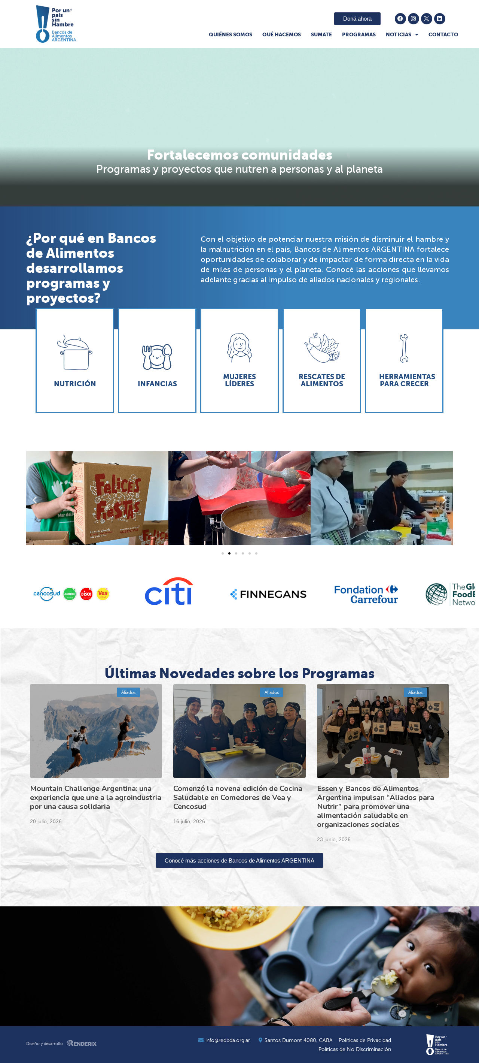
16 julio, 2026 (189, 821)
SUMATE (321, 34)
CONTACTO (443, 34)
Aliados (128, 692)
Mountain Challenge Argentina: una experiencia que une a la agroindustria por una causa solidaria (95, 797)
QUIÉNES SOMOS (230, 34)
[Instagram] (413, 18)
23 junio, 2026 (334, 839)
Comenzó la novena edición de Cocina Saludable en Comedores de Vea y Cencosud (237, 797)
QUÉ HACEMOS (281, 34)
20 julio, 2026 (46, 821)
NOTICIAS (398, 34)
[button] (34, 499)
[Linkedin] (439, 18)
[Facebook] (400, 18)
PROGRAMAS (359, 34)
